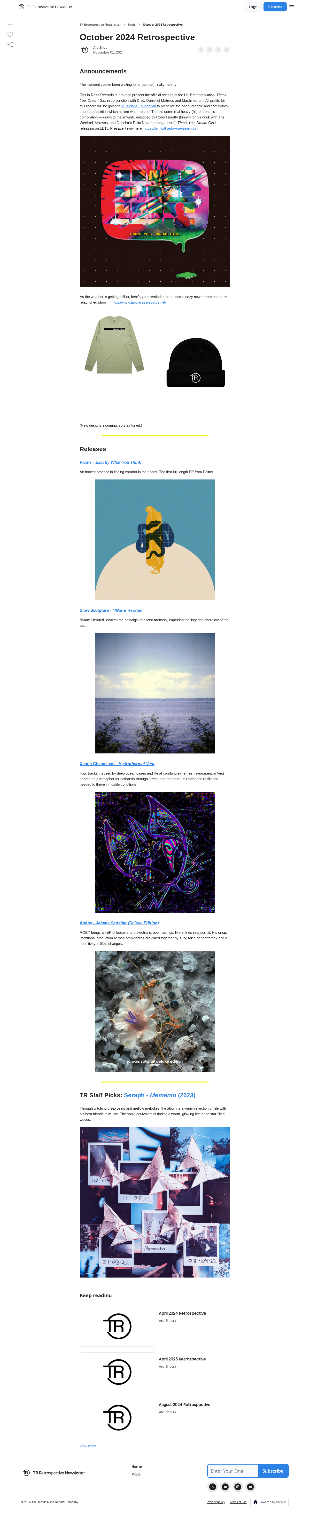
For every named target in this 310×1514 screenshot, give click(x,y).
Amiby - (88, 923)
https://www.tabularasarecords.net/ (138, 302)
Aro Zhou (100, 47)
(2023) (186, 1095)
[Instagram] (237, 1487)
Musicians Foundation (138, 106)
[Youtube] (225, 1487)
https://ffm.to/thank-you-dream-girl (170, 128)
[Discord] (250, 1487)
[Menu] (291, 6)
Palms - (87, 462)
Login (253, 6)
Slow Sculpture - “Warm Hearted (111, 610)
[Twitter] (212, 1487)
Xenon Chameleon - (99, 763)
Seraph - (137, 1095)
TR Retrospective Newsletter (100, 25)
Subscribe (275, 6)
